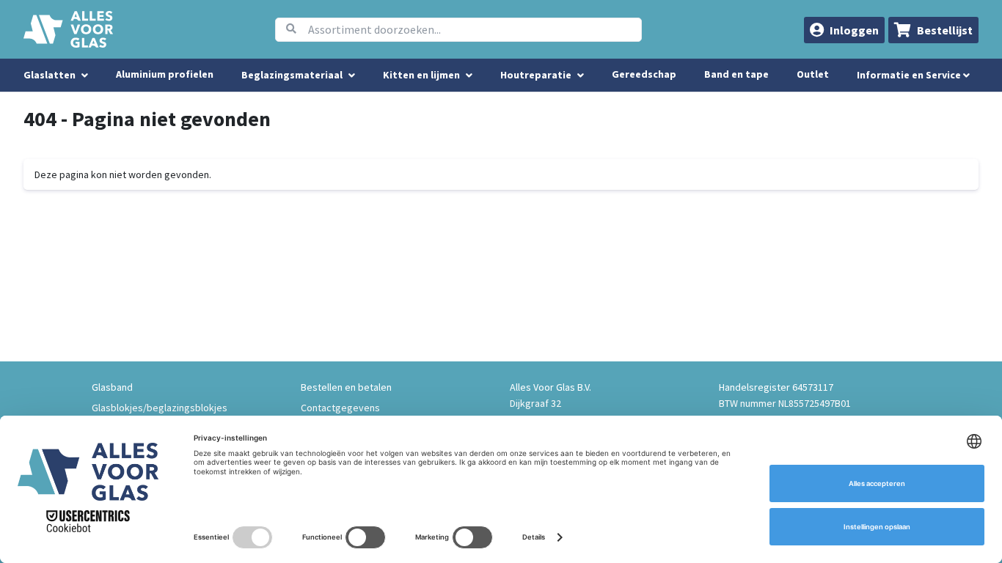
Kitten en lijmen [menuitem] (421, 74)
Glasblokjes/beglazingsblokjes (159, 407)
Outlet (813, 74)
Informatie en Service (910, 74)
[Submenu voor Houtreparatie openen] (580, 75)
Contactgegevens (340, 407)
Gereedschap (644, 74)
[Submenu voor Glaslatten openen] (84, 75)
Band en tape (736, 74)
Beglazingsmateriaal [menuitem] (292, 74)
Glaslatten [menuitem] (49, 74)
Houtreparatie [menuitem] (535, 74)
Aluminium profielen (164, 74)
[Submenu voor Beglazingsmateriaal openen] (351, 75)
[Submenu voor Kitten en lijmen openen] (469, 75)
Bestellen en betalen (346, 387)
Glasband (112, 387)
